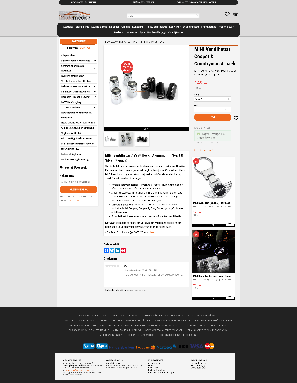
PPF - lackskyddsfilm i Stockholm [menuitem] (77, 143)
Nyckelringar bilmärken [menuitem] (72, 75)
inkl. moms (84, 47)
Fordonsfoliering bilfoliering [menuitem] (74, 159)
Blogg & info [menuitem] (82, 26)
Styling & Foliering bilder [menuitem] (105, 26)
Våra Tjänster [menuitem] (175, 32)
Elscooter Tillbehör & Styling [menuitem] (75, 96)
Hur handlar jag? (198, 365)
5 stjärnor (117, 265)
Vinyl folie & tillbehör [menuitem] (71, 133)
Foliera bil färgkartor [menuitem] (71, 154)
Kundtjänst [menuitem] (138, 26)
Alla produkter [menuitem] (68, 55)
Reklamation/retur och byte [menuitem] (129, 32)
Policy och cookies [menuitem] (157, 26)
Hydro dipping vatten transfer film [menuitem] (78, 122)
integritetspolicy (74, 200)
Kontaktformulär (113, 363)
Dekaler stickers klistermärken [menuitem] (76, 86)
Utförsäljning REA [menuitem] (70, 148)
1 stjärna (106, 265)
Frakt (150, 365)
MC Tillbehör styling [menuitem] (71, 102)
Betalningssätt (155, 363)
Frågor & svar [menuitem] (226, 26)
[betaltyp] (148, 346)
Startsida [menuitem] (68, 26)
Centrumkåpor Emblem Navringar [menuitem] (72, 68)
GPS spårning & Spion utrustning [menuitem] (77, 127)
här (152, 232)
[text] (216, 83)
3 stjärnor (112, 265)
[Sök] (197, 15)
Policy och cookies (156, 370)
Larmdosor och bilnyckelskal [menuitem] (75, 91)
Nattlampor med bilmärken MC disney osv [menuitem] (76, 115)
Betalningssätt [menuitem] (191, 26)
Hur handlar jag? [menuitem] (156, 32)
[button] (229, 14)
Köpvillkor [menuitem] (175, 26)
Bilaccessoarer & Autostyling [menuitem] (75, 60)
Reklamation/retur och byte (161, 372)
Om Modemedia (198, 363)
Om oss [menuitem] (125, 26)
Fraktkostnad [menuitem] (208, 26)
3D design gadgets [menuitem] (70, 107)
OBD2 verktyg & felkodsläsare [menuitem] (76, 138)
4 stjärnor (115, 265)
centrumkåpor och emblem (78, 370)
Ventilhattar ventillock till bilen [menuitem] (76, 81)
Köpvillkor (153, 367)
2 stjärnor (109, 265)
